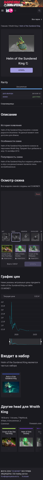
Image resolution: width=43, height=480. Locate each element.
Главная (4, 26)
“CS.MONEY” (16, 471)
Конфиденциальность (10, 476)
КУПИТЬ (33, 264)
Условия (25, 476)
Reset (38, 194)
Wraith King (13, 26)
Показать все (35, 423)
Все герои (36, 19)
